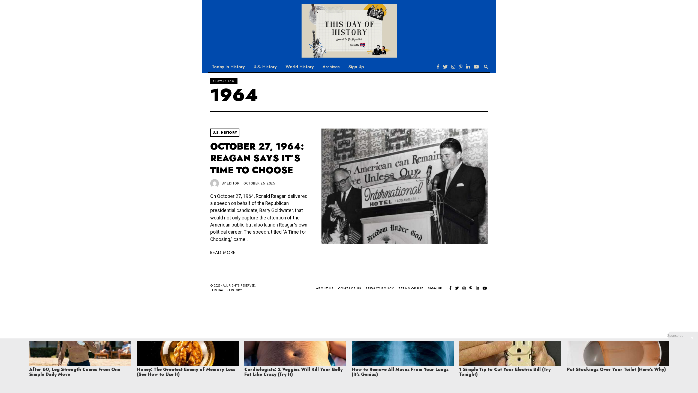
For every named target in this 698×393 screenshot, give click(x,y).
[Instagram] (453, 67)
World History (299, 67)
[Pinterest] (461, 67)
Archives (331, 67)
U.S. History (265, 67)
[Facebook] (438, 67)
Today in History (228, 67)
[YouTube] (476, 67)
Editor (233, 183)
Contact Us (349, 288)
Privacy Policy (380, 288)
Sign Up (356, 67)
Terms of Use (410, 288)
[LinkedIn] (468, 67)
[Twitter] (445, 67)
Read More (223, 252)
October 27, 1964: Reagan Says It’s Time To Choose (257, 158)
